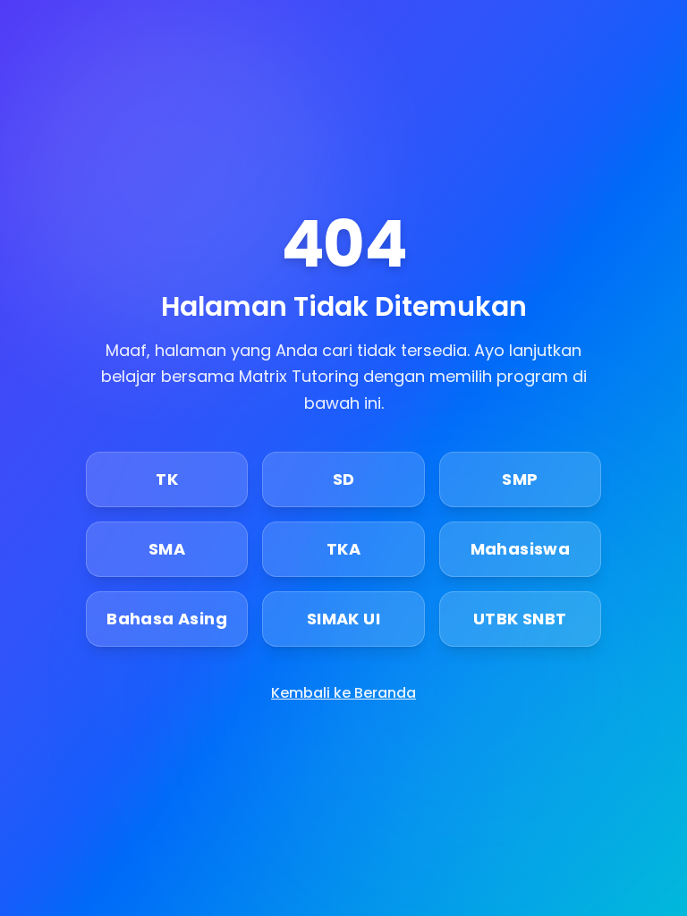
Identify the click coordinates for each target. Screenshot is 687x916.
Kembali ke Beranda (343, 693)
